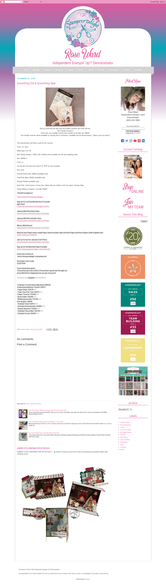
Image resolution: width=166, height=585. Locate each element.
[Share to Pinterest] (57, 329)
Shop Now (126, 70)
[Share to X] (52, 329)
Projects (123, 435)
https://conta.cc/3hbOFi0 (27, 235)
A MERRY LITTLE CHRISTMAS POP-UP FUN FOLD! (33, 448)
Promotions (124, 437)
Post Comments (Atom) (33, 404)
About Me (35, 70)
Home (26, 70)
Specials (81, 70)
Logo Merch (138, 70)
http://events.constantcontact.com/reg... (33, 214)
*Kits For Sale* (125, 422)
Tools (122, 445)
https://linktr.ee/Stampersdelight (30, 197)
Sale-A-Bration (125, 440)
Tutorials (123, 447)
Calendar (91, 70)
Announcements (125, 425)
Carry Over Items (125, 430)
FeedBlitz (137, 133)
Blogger (87, 579)
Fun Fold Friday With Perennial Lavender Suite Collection (48, 410)
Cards (122, 427)
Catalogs (70, 70)
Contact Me (47, 70)
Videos (122, 449)
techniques (123, 442)
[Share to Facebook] (54, 329)
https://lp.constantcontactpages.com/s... (33, 206)
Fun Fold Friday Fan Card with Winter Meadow (44, 433)
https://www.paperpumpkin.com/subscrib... (34, 249)
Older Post (109, 400)
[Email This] (47, 329)
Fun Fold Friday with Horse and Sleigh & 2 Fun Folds (46, 422)
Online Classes (114, 70)
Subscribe (101, 70)
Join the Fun (59, 70)
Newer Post (21, 400)
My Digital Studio (125, 432)
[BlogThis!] (50, 329)
